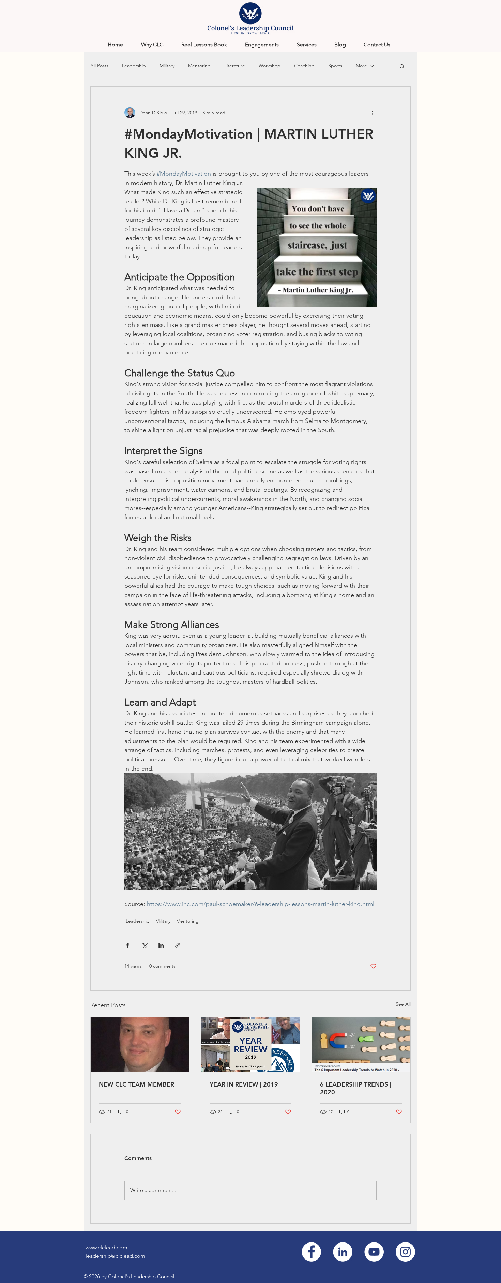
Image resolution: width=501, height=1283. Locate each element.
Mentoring (199, 66)
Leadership (134, 66)
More (361, 66)
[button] (402, 66)
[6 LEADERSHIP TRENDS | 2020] (361, 1044)
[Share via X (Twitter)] (144, 945)
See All (403, 1004)
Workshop (269, 66)
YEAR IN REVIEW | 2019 (244, 1084)
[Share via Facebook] (127, 945)
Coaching (304, 66)
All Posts (99, 66)
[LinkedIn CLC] (342, 1252)
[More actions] (372, 113)
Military (167, 66)
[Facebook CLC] (311, 1252)
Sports (335, 66)
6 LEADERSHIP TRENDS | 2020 (355, 1088)
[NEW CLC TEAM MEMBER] (140, 1044)
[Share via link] (177, 945)
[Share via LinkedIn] (161, 945)
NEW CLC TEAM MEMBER (136, 1084)
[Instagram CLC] (405, 1252)
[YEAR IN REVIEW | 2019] (250, 1044)
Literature (234, 66)
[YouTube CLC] (374, 1252)
